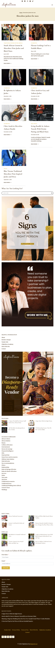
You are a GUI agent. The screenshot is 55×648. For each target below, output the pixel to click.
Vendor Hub (5, 342)
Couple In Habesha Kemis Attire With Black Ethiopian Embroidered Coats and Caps (44, 536)
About (3, 337)
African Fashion (6, 441)
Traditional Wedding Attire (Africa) (13, 43)
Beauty (3, 443)
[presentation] (14, 32)
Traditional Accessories (8, 481)
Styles (5, 168)
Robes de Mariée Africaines (9, 471)
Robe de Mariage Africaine (9, 469)
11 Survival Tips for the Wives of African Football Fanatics (17, 621)
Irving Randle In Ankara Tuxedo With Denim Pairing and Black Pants (40, 129)
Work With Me (6, 346)
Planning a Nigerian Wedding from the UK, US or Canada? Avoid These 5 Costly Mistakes (26, 618)
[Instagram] (27, 1)
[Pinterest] (22, 1)
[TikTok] (33, 1)
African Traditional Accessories (15, 516)
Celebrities (34, 43)
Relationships (5, 467)
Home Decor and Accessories (10, 457)
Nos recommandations (8, 463)
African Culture (6, 439)
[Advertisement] (27, 501)
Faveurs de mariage (7, 449)
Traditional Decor (6, 483)
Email (3, 561)
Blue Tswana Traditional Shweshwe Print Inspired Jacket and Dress (13, 174)
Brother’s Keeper (6, 339)
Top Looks (4, 477)
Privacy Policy (16, 630)
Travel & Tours (6, 487)
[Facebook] (25, 1)
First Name (5, 554)
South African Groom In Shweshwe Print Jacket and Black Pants (14, 48)
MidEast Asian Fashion (8, 459)
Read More (7, 63)
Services (4, 473)
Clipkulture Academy (7, 344)
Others (3, 465)
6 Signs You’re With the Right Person (43, 421)
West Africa (34, 123)
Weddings (4, 489)
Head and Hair (5, 455)
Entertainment (6, 447)
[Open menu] (52, 5)
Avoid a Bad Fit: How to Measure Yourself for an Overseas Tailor (19, 616)
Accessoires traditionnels (8, 436)
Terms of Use (24, 630)
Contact (4, 349)
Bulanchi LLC (33, 644)
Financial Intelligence (7, 451)
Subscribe (6, 568)
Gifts (3, 453)
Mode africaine (6, 461)
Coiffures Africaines (7, 445)
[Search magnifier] (52, 193)
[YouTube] (30, 1)
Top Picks (4, 479)
